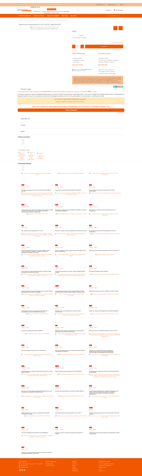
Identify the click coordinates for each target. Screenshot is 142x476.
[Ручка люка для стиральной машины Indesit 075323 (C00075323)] (105, 179)
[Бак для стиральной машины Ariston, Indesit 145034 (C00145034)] (71, 299)
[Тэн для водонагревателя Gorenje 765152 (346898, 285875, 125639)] (71, 260)
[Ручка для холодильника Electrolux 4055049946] (37, 339)
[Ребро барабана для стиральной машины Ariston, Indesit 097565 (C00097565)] (37, 401)
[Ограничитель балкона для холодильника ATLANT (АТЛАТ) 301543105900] (22, 156)
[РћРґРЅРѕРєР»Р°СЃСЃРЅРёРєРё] (118, 87)
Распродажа (119, 10)
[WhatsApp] (122, 87)
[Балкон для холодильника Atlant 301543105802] (40, 156)
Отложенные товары (50, 465)
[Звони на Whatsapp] (60, 11)
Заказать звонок (51, 9)
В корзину (104, 46)
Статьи (56, 4)
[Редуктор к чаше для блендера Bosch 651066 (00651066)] (105, 299)
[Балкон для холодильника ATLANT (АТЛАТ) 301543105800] (31, 156)
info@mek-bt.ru (24, 465)
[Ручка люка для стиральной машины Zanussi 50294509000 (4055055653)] (105, 360)
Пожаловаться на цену (118, 42)
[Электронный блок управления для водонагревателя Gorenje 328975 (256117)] (37, 360)
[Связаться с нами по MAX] (24, 470)
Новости (74, 465)
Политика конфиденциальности (106, 463)
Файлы (23, 131)
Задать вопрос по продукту (80, 37)
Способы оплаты (102, 467)
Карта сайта (75, 469)
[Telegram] (120, 87)
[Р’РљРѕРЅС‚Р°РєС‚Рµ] (116, 87)
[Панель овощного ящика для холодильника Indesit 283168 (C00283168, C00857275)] (71, 339)
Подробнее (39, 463)
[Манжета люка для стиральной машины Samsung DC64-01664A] (71, 421)
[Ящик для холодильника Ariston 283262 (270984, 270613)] (105, 280)
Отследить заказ (49, 463)
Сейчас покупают (24, 137)
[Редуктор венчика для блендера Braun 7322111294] (71, 401)
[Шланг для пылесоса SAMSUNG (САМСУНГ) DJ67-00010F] (105, 319)
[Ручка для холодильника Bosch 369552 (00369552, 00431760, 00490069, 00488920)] (71, 198)
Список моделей (71, 110)
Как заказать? (39, 4)
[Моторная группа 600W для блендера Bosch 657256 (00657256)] (105, 219)
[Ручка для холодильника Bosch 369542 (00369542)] (71, 179)
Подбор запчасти (39, 16)
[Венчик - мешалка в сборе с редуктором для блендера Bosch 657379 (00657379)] (71, 239)
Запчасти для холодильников (47, 20)
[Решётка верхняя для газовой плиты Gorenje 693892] (71, 360)
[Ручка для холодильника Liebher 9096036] (37, 319)
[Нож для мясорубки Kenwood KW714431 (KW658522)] (37, 421)
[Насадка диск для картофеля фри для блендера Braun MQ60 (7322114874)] (105, 421)
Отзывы (23, 125)
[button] (115, 28)
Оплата (50, 4)
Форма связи (75, 470)
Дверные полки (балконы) (62, 20)
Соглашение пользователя (105, 465)
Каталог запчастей (25, 16)
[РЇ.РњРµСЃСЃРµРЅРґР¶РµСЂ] (114, 87)
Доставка (65, 16)
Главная (20, 20)
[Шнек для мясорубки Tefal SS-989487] (105, 260)
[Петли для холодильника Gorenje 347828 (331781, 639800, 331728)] (37, 179)
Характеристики (25, 118)
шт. (100, 4)
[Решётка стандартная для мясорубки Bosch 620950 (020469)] (71, 219)
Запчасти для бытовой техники (31, 20)
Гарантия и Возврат (53, 16)
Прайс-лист (75, 463)
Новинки (108, 10)
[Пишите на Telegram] (42, 11)
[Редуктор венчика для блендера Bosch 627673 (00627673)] (105, 239)
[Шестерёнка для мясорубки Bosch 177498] (37, 219)
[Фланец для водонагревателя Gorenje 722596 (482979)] (71, 380)
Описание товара (26, 89)
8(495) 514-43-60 (35, 7)
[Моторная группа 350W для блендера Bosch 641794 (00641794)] (105, 198)
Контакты (74, 16)
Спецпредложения (24, 163)
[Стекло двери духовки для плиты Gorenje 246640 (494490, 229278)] (105, 401)
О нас (45, 4)
